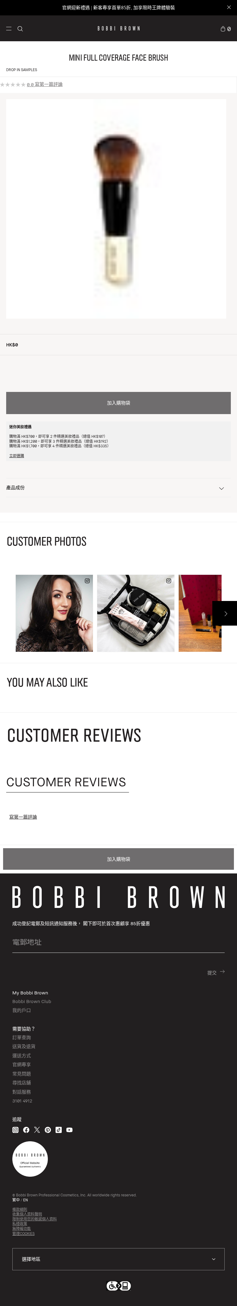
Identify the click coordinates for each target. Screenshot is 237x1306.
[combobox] (118, 1259)
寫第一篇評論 (49, 84)
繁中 (16, 1200)
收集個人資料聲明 (27, 1214)
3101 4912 (22, 1100)
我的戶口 (21, 1010)
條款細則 (19, 1209)
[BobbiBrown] (118, 28)
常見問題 (21, 1073)
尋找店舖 (21, 1082)
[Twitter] (37, 1130)
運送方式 (21, 1055)
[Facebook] (26, 1130)
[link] (225, 28)
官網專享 (21, 1064)
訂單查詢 (21, 1037)
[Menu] (8, 28)
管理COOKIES (23, 1233)
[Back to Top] (215, 1290)
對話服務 (21, 1091)
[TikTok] (59, 1130)
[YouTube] (69, 1130)
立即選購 (16, 455)
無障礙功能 (21, 1228)
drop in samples (21, 69)
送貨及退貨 (23, 1046)
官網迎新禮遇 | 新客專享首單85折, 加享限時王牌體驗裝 (118, 7)
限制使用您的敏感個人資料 (34, 1219)
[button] (8, 28)
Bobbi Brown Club (31, 1001)
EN (25, 1200)
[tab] (67, 781)
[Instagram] (15, 1130)
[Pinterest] (48, 1130)
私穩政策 (19, 1223)
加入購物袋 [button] (118, 402)
